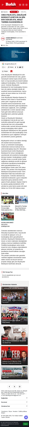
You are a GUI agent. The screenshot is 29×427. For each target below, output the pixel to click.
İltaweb (8, 417)
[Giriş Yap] (23, 4)
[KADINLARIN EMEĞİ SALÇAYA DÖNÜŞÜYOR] (7, 219)
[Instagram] (20, 386)
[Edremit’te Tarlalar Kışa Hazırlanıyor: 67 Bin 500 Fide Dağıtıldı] (21, 203)
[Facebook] (9, 386)
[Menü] (2, 4)
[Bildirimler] (26, 4)
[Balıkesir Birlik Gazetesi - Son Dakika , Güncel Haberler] (11, 4)
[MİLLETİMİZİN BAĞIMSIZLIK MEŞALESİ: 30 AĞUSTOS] (14, 335)
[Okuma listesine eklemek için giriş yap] (11, 71)
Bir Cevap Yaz (7, 272)
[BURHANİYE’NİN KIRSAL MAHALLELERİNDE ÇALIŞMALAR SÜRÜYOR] (14, 372)
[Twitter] (14, 386)
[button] (20, 4)
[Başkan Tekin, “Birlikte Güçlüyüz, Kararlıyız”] (14, 295)
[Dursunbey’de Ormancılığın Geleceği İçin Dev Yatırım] (7, 203)
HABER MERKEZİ (11, 38)
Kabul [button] (25, 424)
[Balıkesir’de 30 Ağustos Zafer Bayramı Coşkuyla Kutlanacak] (14, 355)
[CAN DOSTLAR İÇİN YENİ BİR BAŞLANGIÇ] (14, 315)
